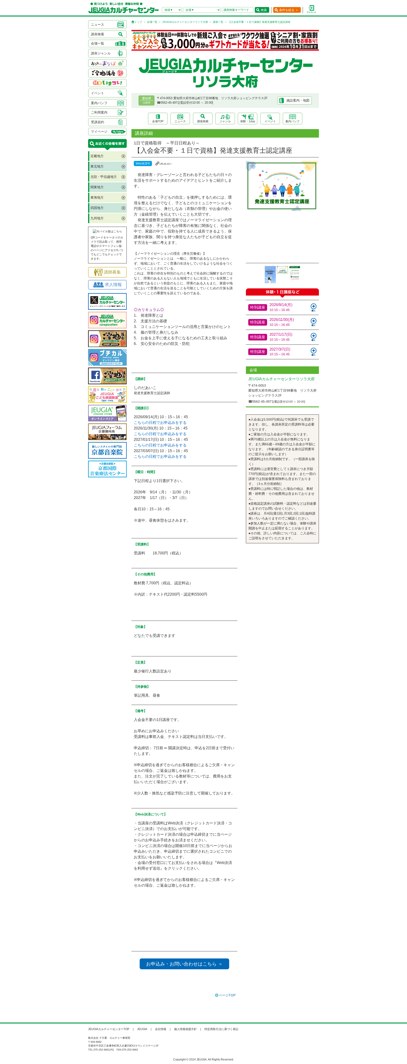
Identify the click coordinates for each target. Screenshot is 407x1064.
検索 (264, 10)
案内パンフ (292, 121)
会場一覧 (152, 21)
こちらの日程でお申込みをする (160, 423)
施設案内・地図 (297, 100)
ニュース (180, 121)
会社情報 (160, 1029)
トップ (138, 21)
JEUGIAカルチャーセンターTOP (108, 1029)
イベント (270, 121)
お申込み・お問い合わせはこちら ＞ (184, 963)
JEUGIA (142, 1029)
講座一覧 (218, 21)
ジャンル (225, 121)
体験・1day (247, 121)
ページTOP (227, 995)
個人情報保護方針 (185, 1029)
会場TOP (157, 121)
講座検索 (202, 121)
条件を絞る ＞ (288, 10)
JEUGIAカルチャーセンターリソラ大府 (185, 21)
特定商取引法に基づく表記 (221, 1029)
